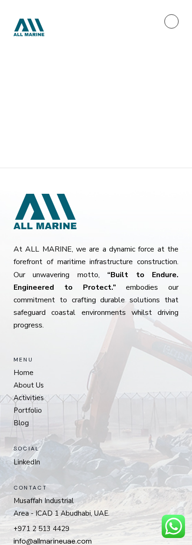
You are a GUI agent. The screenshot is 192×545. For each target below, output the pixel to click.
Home (24, 372)
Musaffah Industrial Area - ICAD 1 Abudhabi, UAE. (62, 507)
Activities (29, 397)
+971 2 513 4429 (41, 528)
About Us (29, 385)
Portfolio (28, 410)
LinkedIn (27, 462)
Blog (21, 423)
